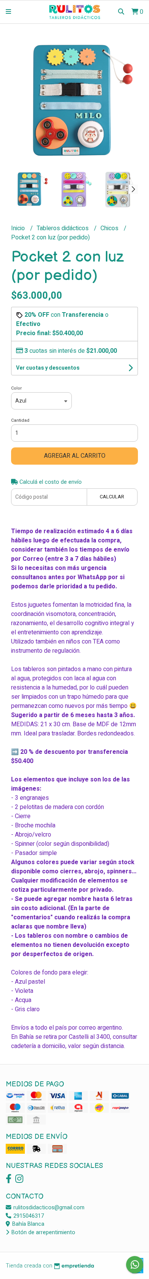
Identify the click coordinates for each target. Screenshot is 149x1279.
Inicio (18, 228)
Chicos (110, 228)
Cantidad (20, 420)
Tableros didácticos (63, 228)
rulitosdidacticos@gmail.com (48, 1208)
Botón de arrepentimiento (42, 1232)
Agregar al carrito (74, 455)
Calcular (112, 496)
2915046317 (28, 1216)
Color (16, 388)
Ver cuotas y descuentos (47, 368)
